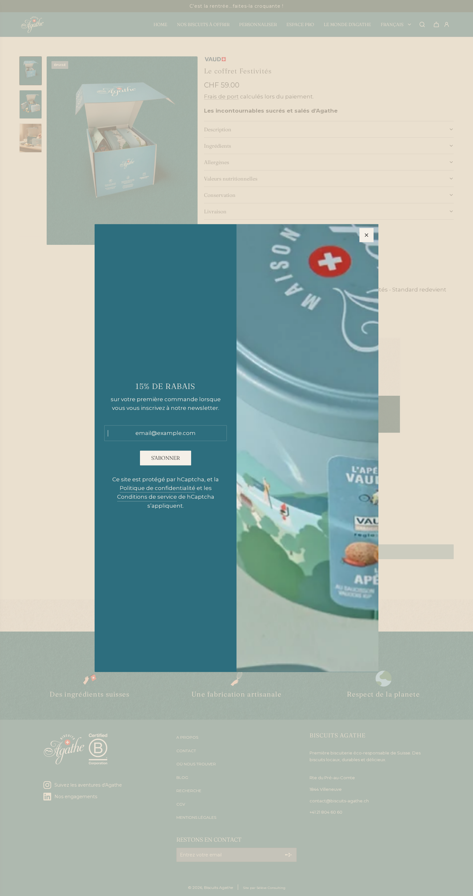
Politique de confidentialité (157, 488)
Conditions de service (147, 497)
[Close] (366, 235)
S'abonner (165, 458)
